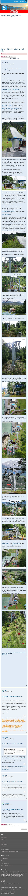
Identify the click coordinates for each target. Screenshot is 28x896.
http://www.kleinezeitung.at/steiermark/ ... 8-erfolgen (13, 757)
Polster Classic (5, 543)
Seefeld (18, 87)
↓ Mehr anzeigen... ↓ (5, 654)
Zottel (6, 62)
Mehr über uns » (4, 877)
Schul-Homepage (5, 214)
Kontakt (3, 860)
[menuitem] (3, 893)
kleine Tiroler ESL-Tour (7, 105)
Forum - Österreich (5, 849)
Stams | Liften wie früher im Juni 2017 (12, 50)
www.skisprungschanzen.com (8, 211)
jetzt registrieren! (14, 12)
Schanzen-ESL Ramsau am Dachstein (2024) (16, 766)
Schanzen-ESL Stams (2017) (7, 653)
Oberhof (13, 91)
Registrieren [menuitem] (16, 1)
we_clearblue (24, 889)
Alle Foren (4, 842)
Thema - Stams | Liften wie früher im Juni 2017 (10, 851)
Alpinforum (15, 889)
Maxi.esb (7, 803)
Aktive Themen (4, 846)
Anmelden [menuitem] (22, 1)
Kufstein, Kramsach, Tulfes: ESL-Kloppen (10, 108)
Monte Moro (9, 545)
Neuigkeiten (4, 839)
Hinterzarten (16, 89)
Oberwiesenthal (5, 89)
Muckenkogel (15, 543)
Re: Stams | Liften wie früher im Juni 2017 (12, 696)
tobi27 (6, 690)
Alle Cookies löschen (6, 863)
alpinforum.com (5, 837)
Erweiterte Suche (5, 858)
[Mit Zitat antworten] (24, 649)
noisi (6, 775)
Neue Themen (4, 844)
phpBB (6, 887)
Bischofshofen (5, 91)
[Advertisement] (14, 33)
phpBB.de (13, 892)
